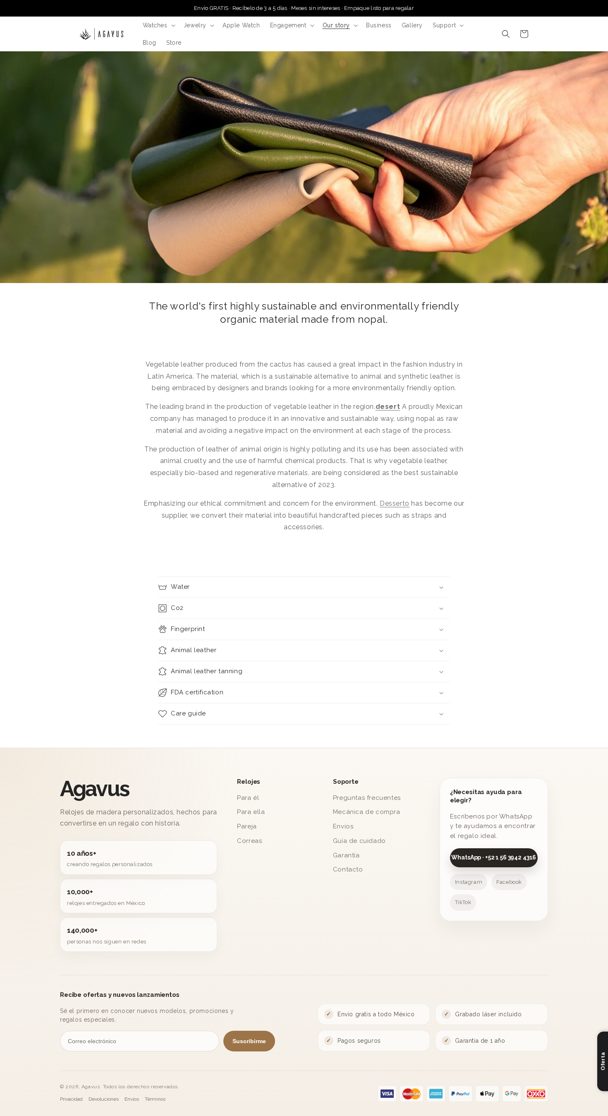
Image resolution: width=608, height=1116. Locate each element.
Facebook (509, 882)
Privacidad (71, 1099)
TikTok (463, 902)
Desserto (394, 503)
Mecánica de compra (366, 812)
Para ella (251, 812)
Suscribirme (249, 1041)
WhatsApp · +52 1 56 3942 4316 (493, 857)
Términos (155, 1099)
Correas (249, 841)
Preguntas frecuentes (367, 798)
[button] (158, 25)
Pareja (247, 826)
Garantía (346, 855)
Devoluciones (104, 1099)
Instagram (468, 882)
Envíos (343, 826)
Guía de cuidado (359, 841)
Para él (248, 798)
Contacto (348, 869)
